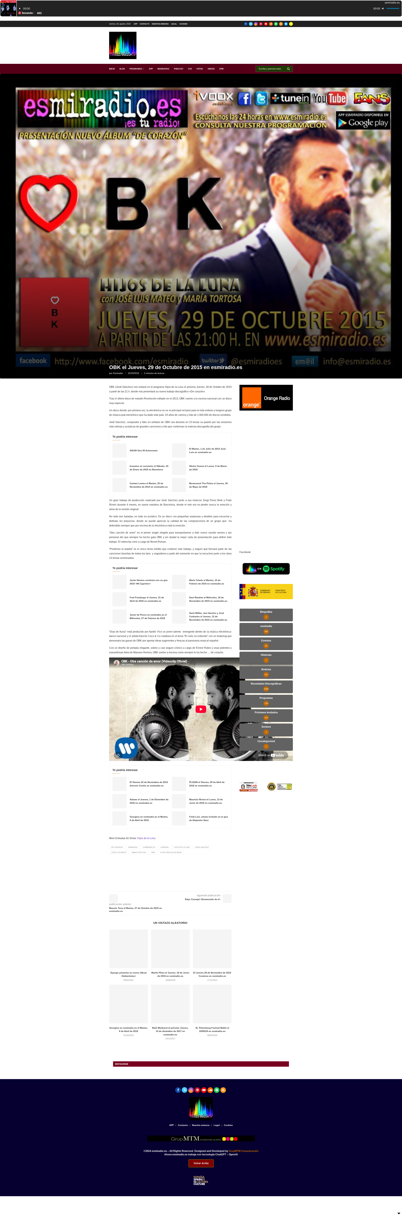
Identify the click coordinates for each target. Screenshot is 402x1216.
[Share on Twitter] (179, 887)
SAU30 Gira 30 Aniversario (144, 450)
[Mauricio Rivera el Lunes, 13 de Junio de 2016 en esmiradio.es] (179, 801)
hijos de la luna (182, 847)
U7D (190, 69)
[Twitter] (251, 24)
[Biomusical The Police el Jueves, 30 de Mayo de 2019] (179, 485)
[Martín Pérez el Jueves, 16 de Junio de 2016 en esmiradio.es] (170, 948)
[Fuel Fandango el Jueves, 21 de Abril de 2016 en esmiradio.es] (119, 599)
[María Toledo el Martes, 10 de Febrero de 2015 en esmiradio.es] (179, 582)
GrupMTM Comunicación (243, 1151)
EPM (221, 69)
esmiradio (118, 373)
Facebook (245, 552)
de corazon (117, 847)
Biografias (163, 69)
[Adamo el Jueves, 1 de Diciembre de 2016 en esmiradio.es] (119, 801)
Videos (211, 69)
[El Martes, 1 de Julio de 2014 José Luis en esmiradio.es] (179, 450)
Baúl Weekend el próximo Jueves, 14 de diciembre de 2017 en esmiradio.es (170, 1031)
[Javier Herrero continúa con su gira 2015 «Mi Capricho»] (119, 582)
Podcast (178, 69)
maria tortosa (139, 852)
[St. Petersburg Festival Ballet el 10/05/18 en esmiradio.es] (212, 1004)
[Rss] (281, 24)
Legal (174, 24)
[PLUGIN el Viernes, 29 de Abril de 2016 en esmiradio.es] (179, 784)
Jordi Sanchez (202, 847)
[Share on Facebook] (172, 887)
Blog (122, 69)
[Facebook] (246, 24)
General (165, 847)
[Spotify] (276, 24)
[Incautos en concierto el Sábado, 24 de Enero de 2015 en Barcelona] (119, 468)
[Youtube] (266, 24)
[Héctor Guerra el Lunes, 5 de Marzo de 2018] (179, 468)
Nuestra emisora (160, 24)
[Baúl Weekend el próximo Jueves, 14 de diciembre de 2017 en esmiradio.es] (170, 1004)
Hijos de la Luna (146, 838)
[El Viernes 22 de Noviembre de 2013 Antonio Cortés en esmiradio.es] (119, 784)
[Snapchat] (291, 24)
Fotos (200, 69)
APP (135, 24)
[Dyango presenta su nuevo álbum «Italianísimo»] (128, 948)
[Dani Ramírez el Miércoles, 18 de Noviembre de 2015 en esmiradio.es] (179, 599)
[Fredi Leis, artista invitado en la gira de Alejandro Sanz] (179, 818)
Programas (136, 69)
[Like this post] (165, 887)
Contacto (144, 24)
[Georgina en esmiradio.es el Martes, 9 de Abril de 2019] (119, 818)
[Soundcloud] (271, 24)
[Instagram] (256, 24)
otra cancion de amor (171, 852)
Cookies (183, 24)
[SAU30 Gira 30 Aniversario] (119, 450)
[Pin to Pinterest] (186, 887)
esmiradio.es (149, 847)
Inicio (112, 69)
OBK (153, 852)
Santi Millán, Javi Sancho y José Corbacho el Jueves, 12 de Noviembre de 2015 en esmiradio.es (208, 616)
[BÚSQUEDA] (288, 69)
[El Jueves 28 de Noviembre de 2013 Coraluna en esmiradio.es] (212, 948)
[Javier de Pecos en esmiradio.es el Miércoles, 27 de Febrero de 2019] (119, 616)
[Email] (286, 24)
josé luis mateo (118, 852)
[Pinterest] (261, 24)
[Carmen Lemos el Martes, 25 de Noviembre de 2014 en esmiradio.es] (119, 485)
